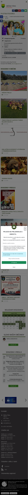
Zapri (14, 267)
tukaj (17, 249)
